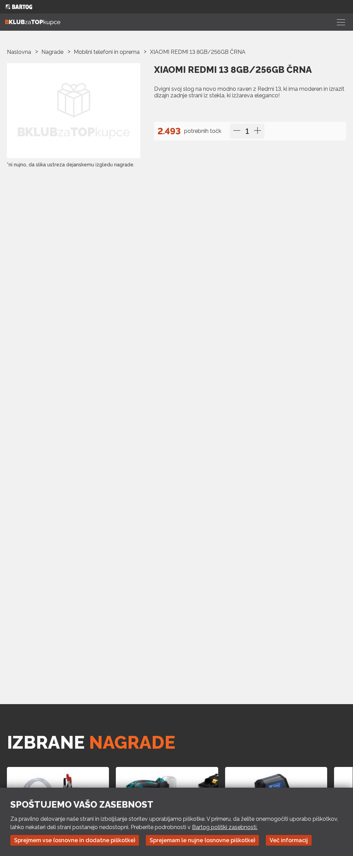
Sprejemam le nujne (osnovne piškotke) (202, 840)
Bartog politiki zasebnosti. (225, 827)
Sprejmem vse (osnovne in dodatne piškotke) (74, 840)
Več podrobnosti (180, 109)
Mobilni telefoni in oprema (107, 52)
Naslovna (19, 52)
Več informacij (289, 840)
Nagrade (52, 52)
